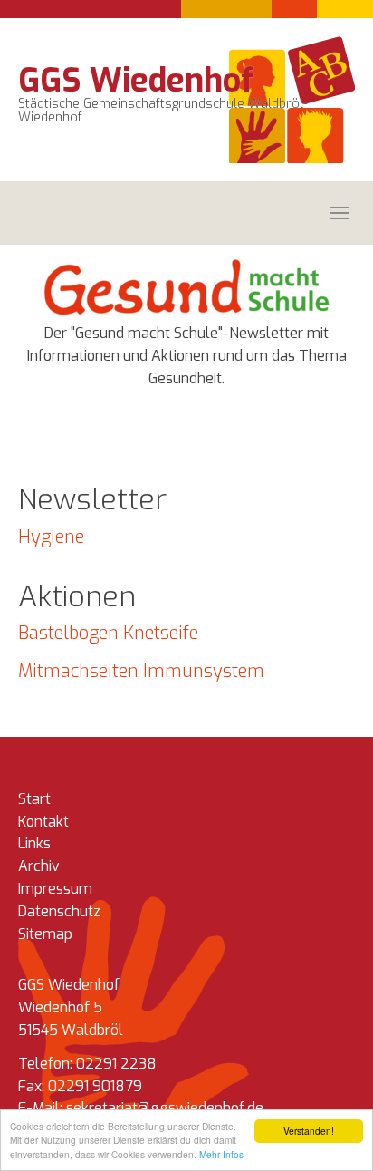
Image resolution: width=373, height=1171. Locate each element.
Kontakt (43, 821)
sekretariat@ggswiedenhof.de (164, 1108)
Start (34, 798)
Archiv (39, 866)
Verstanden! (308, 1130)
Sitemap (45, 934)
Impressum (55, 888)
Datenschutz (59, 911)
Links (34, 843)
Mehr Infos (221, 1154)
